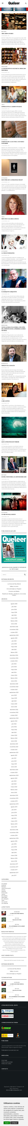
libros (25, 939)
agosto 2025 (14, 638)
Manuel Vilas (13, 942)
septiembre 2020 (14, 775)
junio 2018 (14, 847)
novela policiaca (10, 947)
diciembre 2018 (14, 829)
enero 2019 (14, 827)
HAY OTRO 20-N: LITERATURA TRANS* (12, 180)
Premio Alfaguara (9, 948)
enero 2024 (14, 681)
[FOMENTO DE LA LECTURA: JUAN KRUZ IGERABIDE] (14, 129)
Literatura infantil (7, 942)
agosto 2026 (14, 603)
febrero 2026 (14, 621)
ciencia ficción (19, 936)
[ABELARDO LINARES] (14, 21)
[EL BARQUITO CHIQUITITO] (14, 278)
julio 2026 (14, 606)
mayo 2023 (14, 698)
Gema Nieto (8, 939)
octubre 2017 (14, 869)
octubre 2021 (14, 749)
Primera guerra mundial (17, 948)
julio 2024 (14, 664)
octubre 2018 (14, 835)
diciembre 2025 (14, 626)
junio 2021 (14, 761)
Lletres (3, 894)
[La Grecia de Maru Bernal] (3, 913)
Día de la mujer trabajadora (13, 938)
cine (22, 936)
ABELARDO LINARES (7, 33)
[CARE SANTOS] (14, 390)
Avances (3, 885)
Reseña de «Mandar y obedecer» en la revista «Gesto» (14, 594)
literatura (15, 941)
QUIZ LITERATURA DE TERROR (10, 442)
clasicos (25, 936)
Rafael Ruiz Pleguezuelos (7, 950)
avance (15, 936)
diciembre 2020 (14, 769)
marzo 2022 (14, 735)
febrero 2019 (14, 824)
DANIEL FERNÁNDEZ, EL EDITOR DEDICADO (13, 477)
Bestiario (3, 31)
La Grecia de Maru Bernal (14, 584)
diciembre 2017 (14, 864)
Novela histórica (22, 945)
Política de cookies (6, 1063)
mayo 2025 (14, 646)
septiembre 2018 (14, 838)
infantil (12, 939)
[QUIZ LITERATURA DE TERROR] (14, 427)
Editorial (3, 891)
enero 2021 (14, 766)
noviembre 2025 (14, 629)
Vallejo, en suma (14, 586)
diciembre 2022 (14, 709)
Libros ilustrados (6, 941)
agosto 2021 (14, 755)
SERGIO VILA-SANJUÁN (8, 365)
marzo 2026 (14, 618)
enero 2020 (14, 792)
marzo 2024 (14, 675)
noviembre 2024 (14, 658)
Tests (2, 104)
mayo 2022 (14, 729)
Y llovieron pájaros (14, 951)
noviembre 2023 (14, 686)
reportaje (21, 950)
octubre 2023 (14, 689)
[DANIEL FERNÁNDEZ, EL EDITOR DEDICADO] (14, 464)
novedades (14, 944)
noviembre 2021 (14, 746)
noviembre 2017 (14, 867)
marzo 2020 (14, 786)
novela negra (4, 947)
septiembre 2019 (14, 804)
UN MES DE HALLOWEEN (8, 514)
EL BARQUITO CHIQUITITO (9, 291)
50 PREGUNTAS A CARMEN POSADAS (11, 106)
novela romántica (17, 947)
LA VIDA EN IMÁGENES (7, 253)
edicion (20, 938)
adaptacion (11, 936)
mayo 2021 (14, 764)
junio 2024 (14, 666)
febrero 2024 (14, 678)
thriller (24, 950)
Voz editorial (4, 903)
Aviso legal (4, 1060)
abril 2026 (14, 615)
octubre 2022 (14, 715)
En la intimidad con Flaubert (14, 589)
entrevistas (4, 939)
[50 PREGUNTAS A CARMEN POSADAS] (14, 94)
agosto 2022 (14, 721)
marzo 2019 (14, 821)
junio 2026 (14, 609)
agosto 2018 (14, 841)
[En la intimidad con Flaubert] (3, 926)
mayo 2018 (14, 849)
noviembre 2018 (14, 832)
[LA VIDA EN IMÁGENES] (14, 242)
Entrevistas (4, 363)
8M (2, 936)
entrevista (24, 938)
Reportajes (4, 66)
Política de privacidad (6, 1062)
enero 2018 (14, 861)
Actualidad (4, 139)
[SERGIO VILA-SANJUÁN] (14, 353)
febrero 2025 (14, 652)
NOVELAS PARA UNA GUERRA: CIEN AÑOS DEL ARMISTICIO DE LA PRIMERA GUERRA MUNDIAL (13, 329)
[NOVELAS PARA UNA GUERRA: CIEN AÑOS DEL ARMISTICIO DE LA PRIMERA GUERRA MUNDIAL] (14, 314)
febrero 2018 (14, 858)
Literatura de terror (21, 941)
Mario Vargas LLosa (20, 942)
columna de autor (6, 888)
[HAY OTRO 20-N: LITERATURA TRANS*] (14, 167)
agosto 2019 (14, 807)
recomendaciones (15, 950)
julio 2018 (14, 844)
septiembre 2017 (14, 872)
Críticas (3, 889)
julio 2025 (14, 641)
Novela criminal (16, 945)
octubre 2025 (14, 632)
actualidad (7, 936)
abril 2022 (14, 732)
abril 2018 (14, 852)
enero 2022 (14, 741)
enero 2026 (14, 623)
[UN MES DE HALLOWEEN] (14, 501)
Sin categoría (4, 898)
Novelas (21, 947)
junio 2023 (14, 695)
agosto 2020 (14, 778)
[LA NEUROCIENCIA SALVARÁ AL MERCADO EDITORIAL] (14, 56)
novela (11, 945)
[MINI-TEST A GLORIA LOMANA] (14, 204)
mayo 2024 (14, 669)
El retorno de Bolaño (14, 591)
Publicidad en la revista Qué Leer (10, 1050)
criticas (3, 938)
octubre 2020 (14, 772)
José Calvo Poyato (17, 939)
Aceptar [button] (7, 1122)
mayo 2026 (14, 612)
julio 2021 (14, 758)
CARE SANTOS (5, 401)
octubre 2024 (14, 661)
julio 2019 (14, 809)
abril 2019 (14, 818)
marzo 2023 (14, 704)
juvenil (22, 939)
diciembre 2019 (14, 795)
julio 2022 (14, 724)
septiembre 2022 (14, 718)
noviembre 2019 (14, 798)
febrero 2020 (14, 789)
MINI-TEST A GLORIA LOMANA (10, 219)
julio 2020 (14, 781)
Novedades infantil (19, 944)
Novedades (4, 895)
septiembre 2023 (14, 692)
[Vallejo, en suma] (3, 919)
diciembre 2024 (14, 655)
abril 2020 (14, 784)
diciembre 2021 (14, 744)
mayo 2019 (14, 815)
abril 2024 (14, 672)
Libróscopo (12, 941)
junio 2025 (14, 644)
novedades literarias (6, 945)
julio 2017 (14, 875)
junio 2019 (14, 812)
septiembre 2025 (14, 635)
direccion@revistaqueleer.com (14, 1090)
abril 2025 (14, 649)
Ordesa (24, 947)
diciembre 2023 (14, 684)
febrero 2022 (14, 738)
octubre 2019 (14, 801)
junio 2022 (14, 726)
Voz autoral (4, 901)
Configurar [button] (14, 1122)
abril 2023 (14, 701)
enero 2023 (14, 706)
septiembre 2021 (14, 752)
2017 (4, 936)
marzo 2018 (14, 855)
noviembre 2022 (14, 712)
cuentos (6, 938)
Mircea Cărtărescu (8, 944)
